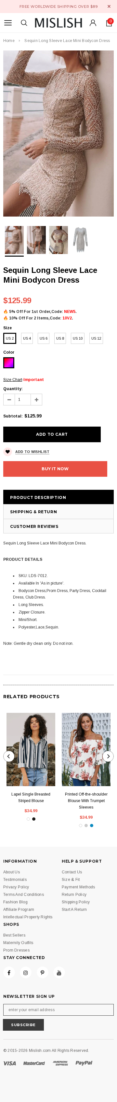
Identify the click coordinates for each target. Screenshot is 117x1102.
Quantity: (13, 389)
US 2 (10, 338)
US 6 (43, 338)
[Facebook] (9, 972)
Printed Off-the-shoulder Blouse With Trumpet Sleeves (86, 801)
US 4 (27, 338)
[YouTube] (59, 972)
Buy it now (55, 468)
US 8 (60, 338)
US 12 (96, 338)
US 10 (78, 338)
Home (9, 40)
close (109, 6)
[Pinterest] (42, 972)
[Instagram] (26, 972)
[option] (58, 133)
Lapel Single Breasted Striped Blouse (30, 797)
